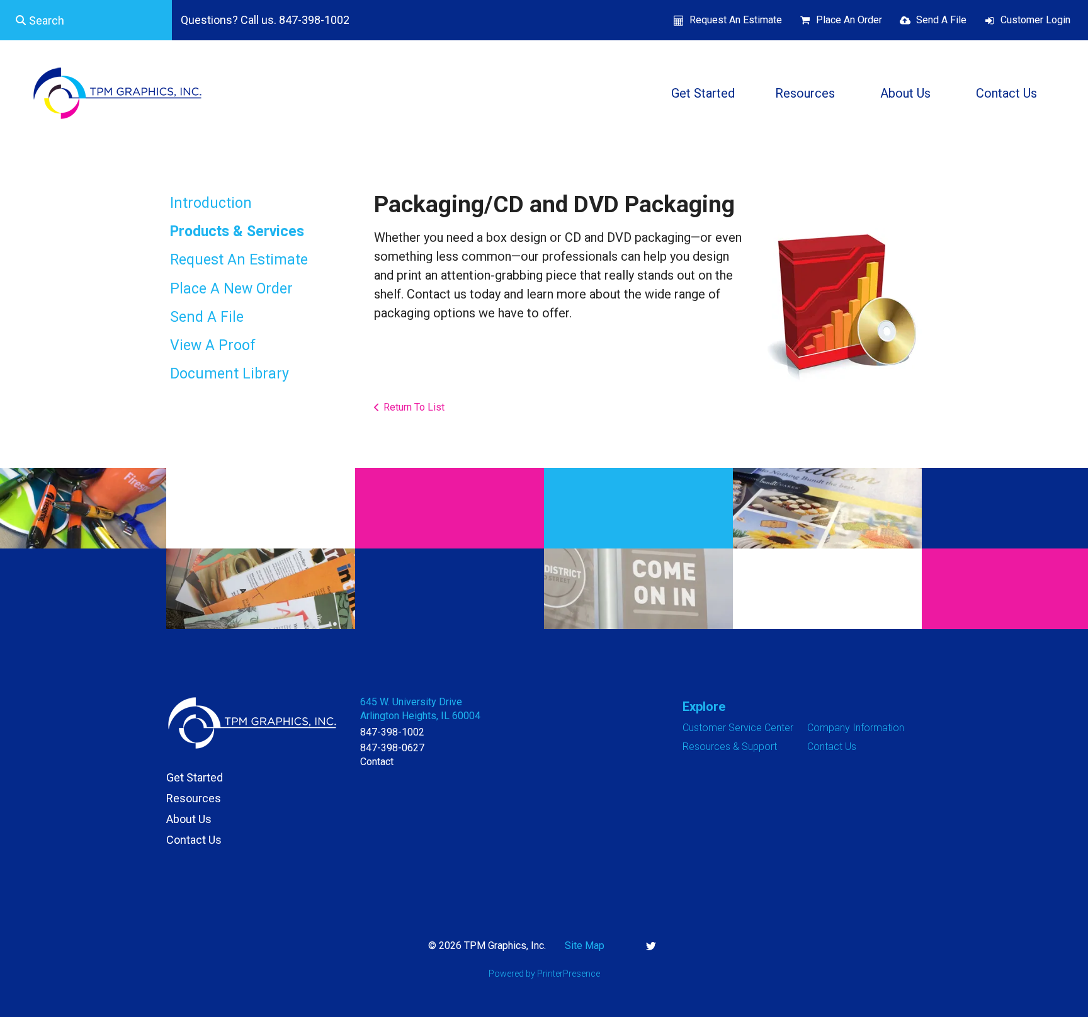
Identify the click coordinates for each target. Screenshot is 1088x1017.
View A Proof (213, 345)
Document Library (229, 373)
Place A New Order (231, 288)
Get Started (703, 93)
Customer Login (1035, 20)
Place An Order (849, 20)
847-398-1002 (392, 732)
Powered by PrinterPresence (544, 974)
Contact (377, 762)
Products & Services (237, 231)
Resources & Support (730, 747)
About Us (905, 93)
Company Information (855, 728)
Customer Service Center (738, 728)
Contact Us (1006, 93)
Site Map (584, 946)
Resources (805, 93)
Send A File (941, 20)
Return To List (414, 407)
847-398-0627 (392, 748)
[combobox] (86, 20)
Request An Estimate (735, 20)
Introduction (211, 203)
